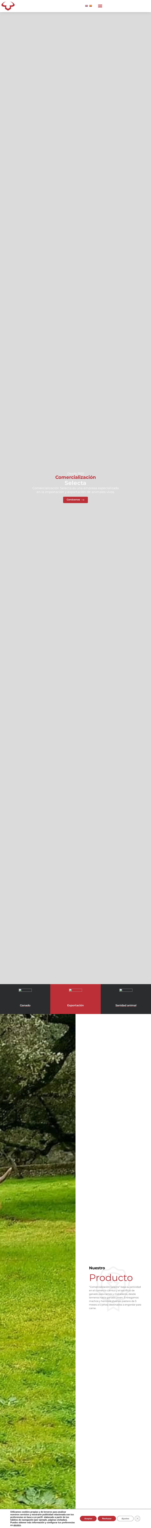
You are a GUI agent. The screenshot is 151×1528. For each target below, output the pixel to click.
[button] (100, 6)
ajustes (17, 1525)
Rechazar (106, 1518)
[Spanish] (90, 6)
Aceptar (88, 1518)
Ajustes (125, 1518)
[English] (86, 6)
